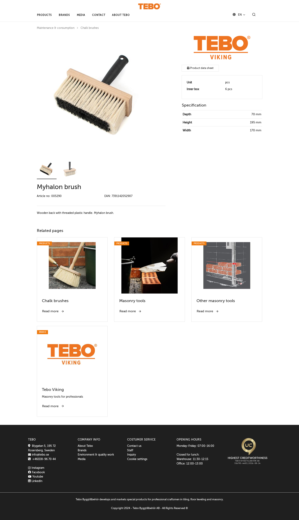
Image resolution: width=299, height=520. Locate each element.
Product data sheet (202, 68)
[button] (44, 15)
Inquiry (131, 454)
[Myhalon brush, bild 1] (98, 95)
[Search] (254, 15)
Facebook (38, 472)
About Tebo (85, 445)
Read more (50, 311)
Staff (130, 450)
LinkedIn (36, 481)
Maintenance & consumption (55, 27)
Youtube (37, 476)
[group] (101, 95)
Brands (82, 450)
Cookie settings (137, 459)
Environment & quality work (96, 454)
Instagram (37, 467)
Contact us (134, 445)
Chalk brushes (90, 27)
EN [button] (239, 14)
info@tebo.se (40, 454)
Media (81, 459)
